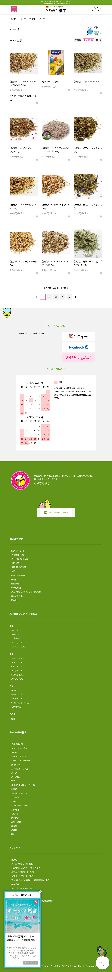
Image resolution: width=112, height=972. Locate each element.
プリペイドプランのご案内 (22, 876)
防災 (13, 834)
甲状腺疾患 (16, 588)
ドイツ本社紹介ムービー (21, 888)
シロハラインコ (17, 675)
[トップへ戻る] (102, 957)
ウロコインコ (16, 667)
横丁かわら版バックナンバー (23, 872)
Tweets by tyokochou (31, 333)
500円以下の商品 (19, 748)
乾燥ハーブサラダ (50, 82)
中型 (12, 654)
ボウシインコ (16, 699)
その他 (12, 714)
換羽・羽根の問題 (18, 567)
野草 (13, 781)
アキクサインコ (17, 643)
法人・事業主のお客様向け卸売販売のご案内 (30, 880)
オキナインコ (16, 671)
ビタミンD (15, 802)
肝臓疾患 (15, 584)
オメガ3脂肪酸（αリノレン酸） (23, 785)
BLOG (14, 860)
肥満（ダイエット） (18, 551)
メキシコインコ (17, 679)
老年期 (14, 830)
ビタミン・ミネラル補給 (21, 761)
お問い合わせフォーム (56, 512)
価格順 (98, 40)
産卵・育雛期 (16, 822)
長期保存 (15, 810)
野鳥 (13, 719)
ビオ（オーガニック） (19, 806)
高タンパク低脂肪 (18, 756)
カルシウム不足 (17, 596)
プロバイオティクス (19, 793)
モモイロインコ (17, 695)
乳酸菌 (14, 789)
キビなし (15, 814)
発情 (13, 571)
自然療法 (15, 797)
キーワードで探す (27, 19)
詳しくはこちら (31, 962)
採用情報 (15, 884)
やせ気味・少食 (17, 555)
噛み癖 (14, 600)
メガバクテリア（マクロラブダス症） (26, 592)
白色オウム (16, 707)
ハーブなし (16, 777)
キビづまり (16, 563)
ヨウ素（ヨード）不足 (19, 769)
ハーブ (42, 19)
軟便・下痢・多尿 (18, 575)
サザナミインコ (17, 658)
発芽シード (15, 765)
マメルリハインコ (18, 647)
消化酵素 (15, 818)
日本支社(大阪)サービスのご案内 (26, 868)
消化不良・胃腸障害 (19, 559)
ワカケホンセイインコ (20, 703)
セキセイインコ (17, 634)
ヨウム (14, 691)
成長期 (14, 826)
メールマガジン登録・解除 (22, 864)
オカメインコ (16, 663)
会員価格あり (17, 744)
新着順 (78, 40)
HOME (13, 19)
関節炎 (14, 580)
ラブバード (16, 638)
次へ (75, 297)
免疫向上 (15, 752)
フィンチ (15, 630)
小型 (12, 626)
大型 (12, 686)
